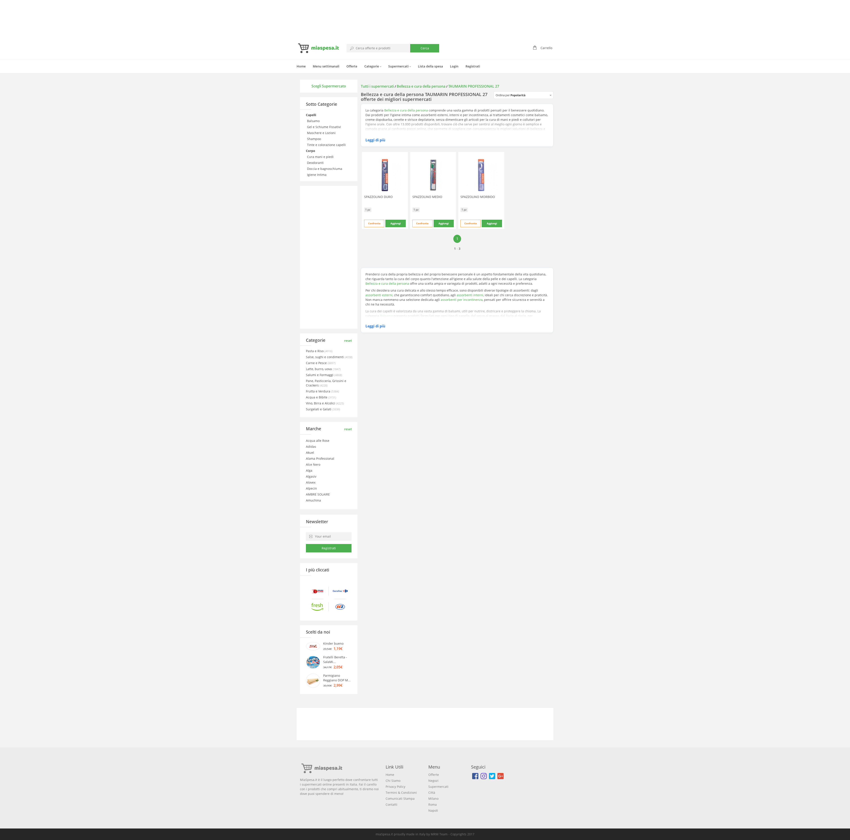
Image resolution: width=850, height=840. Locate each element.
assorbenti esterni (378, 295)
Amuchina (313, 500)
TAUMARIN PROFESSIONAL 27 (473, 86)
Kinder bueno (333, 643)
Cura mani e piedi (320, 157)
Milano (433, 798)
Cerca (425, 48)
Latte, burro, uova (319, 369)
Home (301, 66)
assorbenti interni (470, 295)
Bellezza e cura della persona (421, 86)
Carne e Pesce (317, 363)
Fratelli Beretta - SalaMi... (335, 659)
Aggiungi (395, 223)
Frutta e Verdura (318, 391)
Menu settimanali (326, 66)
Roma (432, 804)
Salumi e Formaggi (320, 375)
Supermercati (399, 66)
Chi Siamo (393, 780)
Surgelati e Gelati (319, 409)
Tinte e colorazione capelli (327, 145)
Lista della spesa (430, 66)
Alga (309, 470)
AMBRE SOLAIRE (318, 494)
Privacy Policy (395, 786)
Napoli (433, 810)
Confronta (374, 223)
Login (454, 66)
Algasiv (311, 476)
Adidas (311, 446)
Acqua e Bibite (317, 397)
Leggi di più (375, 140)
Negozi (433, 780)
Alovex (310, 482)
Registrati (473, 66)
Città (431, 792)
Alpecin (311, 488)
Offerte (351, 66)
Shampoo (314, 139)
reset (348, 340)
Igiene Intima (317, 175)
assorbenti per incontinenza (462, 300)
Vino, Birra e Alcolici (321, 403)
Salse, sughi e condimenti (325, 357)
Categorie (372, 66)
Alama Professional (320, 458)
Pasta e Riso (315, 351)
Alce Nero (313, 464)
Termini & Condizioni (401, 792)
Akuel (310, 452)
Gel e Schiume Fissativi (324, 127)
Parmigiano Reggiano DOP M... (337, 677)
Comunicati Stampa (400, 798)
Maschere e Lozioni (321, 133)
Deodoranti (316, 163)
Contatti (391, 804)
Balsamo (314, 121)
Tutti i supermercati (378, 86)
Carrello (546, 48)
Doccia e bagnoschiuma (325, 169)
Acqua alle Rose (317, 440)
